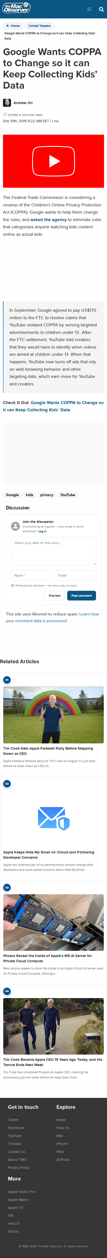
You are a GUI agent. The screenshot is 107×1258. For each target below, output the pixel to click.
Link (55, 120)
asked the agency (49, 219)
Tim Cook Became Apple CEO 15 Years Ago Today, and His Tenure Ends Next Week (52, 1062)
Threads (14, 1143)
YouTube (67, 495)
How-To (62, 1127)
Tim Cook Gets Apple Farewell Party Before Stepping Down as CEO (48, 751)
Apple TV (15, 1207)
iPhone (62, 1143)
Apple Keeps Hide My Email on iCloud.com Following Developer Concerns (48, 854)
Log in (42, 531)
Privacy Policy (19, 1167)
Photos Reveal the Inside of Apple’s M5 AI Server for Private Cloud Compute (47, 958)
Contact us (16, 1151)
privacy (46, 495)
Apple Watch (18, 1199)
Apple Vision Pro (21, 1191)
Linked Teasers (40, 25)
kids (29, 495)
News (61, 1119)
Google (12, 495)
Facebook (16, 1127)
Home (15, 25)
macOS (14, 1223)
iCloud (13, 1231)
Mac (59, 1135)
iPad (60, 1151)
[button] (89, 9)
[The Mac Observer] (16, 9)
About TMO (17, 1159)
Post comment (81, 595)
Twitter (13, 1119)
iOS (11, 1215)
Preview (54, 595)
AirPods (62, 1159)
